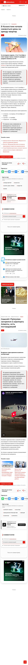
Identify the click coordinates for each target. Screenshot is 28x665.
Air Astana (17, 509)
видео (22, 316)
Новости (8, 9)
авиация (23, 512)
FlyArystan (6, 515)
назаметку (14, 24)
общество (19, 185)
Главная (3, 9)
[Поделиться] (25, 662)
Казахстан (17, 182)
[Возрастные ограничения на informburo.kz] (20, 2)
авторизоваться (13, 213)
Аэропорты (14, 515)
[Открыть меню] (2, 2)
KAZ (26, 2)
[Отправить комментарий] (24, 216)
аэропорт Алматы (8, 509)
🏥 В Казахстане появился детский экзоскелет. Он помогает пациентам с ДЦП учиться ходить (13, 270)
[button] (23, 5)
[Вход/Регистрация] (23, 2)
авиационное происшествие (11, 512)
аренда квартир (7, 182)
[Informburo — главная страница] (9, 2)
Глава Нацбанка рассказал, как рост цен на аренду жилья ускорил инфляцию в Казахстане (15, 149)
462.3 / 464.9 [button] (7, 5)
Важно (5, 188)
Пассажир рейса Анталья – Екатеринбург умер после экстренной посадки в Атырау (7, 472)
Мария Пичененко (15, 316)
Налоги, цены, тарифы (9, 185)
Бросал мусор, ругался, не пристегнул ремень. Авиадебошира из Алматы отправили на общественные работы (20, 474)
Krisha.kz (3, 65)
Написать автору (22, 35)
